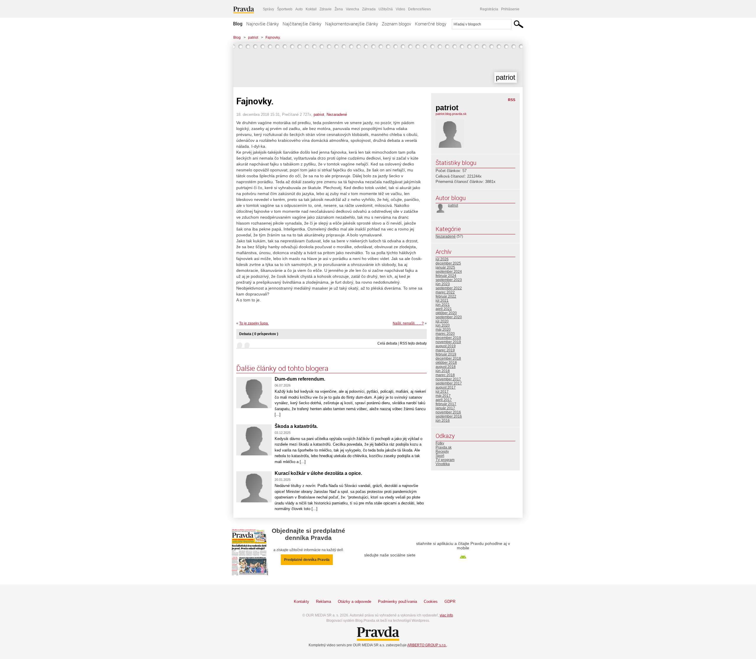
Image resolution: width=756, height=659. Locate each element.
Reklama (323, 601)
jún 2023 (443, 284)
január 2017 (445, 408)
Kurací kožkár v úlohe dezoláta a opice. (318, 473)
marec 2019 (445, 350)
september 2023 (449, 280)
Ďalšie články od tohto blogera (282, 368)
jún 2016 (443, 420)
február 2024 (446, 276)
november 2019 (448, 342)
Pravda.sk (444, 447)
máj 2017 (443, 396)
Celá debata (387, 343)
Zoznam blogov (396, 24)
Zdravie (326, 9)
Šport (440, 456)
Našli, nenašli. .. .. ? (408, 323)
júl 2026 (442, 259)
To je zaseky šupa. (254, 323)
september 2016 (449, 416)
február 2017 (446, 404)
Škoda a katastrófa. (296, 426)
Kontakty (301, 601)
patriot (253, 37)
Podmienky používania (397, 601)
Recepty (442, 451)
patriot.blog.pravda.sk (451, 114)
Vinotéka (443, 464)
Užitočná (386, 9)
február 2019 (446, 354)
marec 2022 (445, 292)
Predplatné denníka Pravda (307, 560)
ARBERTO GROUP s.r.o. (427, 645)
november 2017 (448, 379)
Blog (237, 23)
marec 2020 (445, 334)
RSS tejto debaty (413, 343)
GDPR (449, 601)
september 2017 (449, 383)
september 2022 (449, 288)
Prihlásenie (510, 9)
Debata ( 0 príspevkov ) (258, 334)
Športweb (284, 9)
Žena (339, 9)
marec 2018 (445, 375)
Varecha (352, 9)
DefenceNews (419, 9)
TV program (445, 460)
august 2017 (446, 387)
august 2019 (446, 346)
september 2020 (449, 317)
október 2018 (446, 363)
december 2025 (448, 263)
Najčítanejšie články (302, 24)
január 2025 (445, 267)
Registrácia (489, 9)
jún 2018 (443, 371)
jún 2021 (443, 305)
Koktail (311, 9)
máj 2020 (443, 329)
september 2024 (449, 272)
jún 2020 (443, 325)
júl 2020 (442, 321)
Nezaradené (337, 114)
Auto (299, 9)
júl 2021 (442, 300)
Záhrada (369, 9)
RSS (511, 100)
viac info (446, 615)
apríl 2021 (444, 309)
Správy (268, 9)
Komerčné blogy (430, 24)
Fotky (440, 443)
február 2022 (446, 296)
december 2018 (448, 358)
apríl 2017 (444, 400)
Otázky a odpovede (354, 601)
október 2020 (446, 313)
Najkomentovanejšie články (351, 24)
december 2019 (448, 338)
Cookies (431, 601)
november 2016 (448, 412)
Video (400, 9)
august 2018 (446, 367)
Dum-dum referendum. (300, 379)
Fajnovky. (273, 37)
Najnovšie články (262, 24)
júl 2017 (442, 391)
